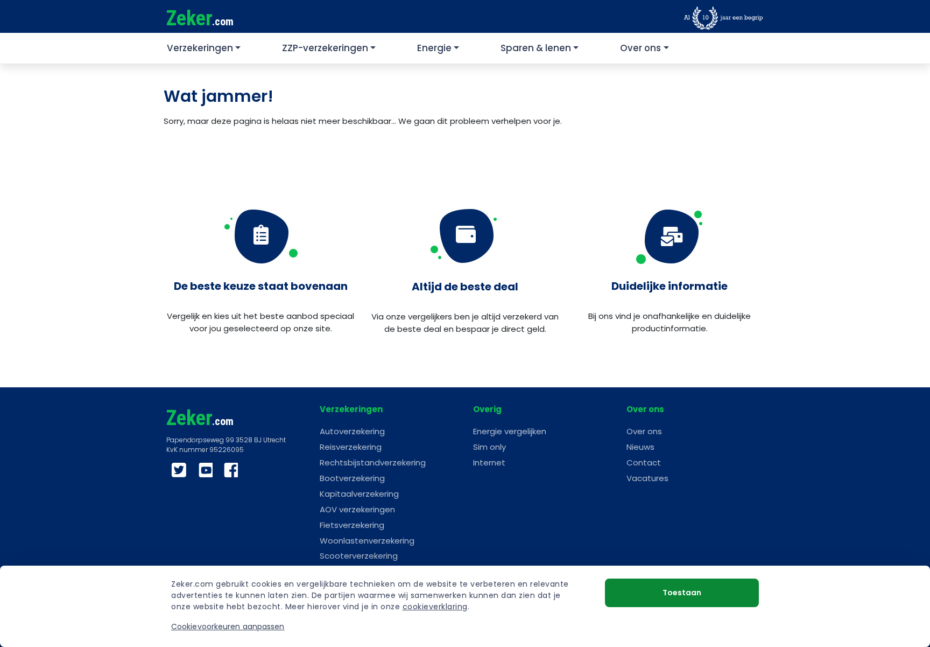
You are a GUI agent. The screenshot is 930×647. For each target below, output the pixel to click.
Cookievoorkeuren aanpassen (228, 626)
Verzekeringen (200, 47)
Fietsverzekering (352, 525)
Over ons (640, 47)
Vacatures (647, 478)
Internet (489, 462)
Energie (434, 47)
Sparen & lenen (536, 47)
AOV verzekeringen (357, 509)
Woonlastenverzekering (367, 540)
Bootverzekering (352, 478)
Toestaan (682, 592)
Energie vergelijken (509, 431)
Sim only (489, 447)
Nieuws (640, 447)
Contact (643, 462)
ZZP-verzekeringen (325, 47)
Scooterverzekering (359, 555)
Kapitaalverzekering (359, 493)
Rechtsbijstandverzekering (373, 462)
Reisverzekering (351, 447)
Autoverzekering (352, 431)
